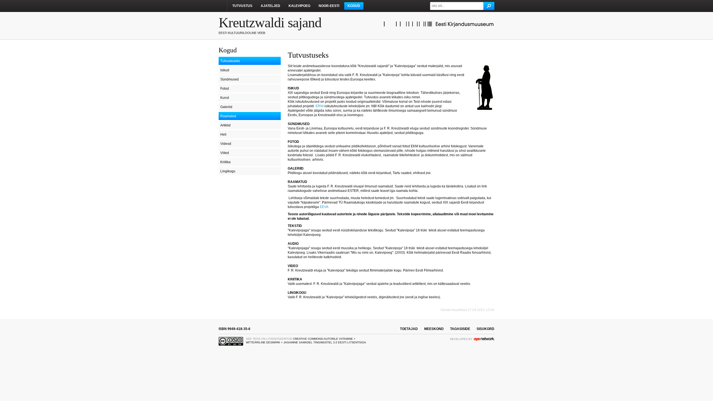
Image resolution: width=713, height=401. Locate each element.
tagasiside (460, 329)
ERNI (320, 106)
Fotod (224, 89)
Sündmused (229, 79)
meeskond (434, 329)
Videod (225, 144)
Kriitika (225, 162)
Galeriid (226, 107)
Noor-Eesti (329, 6)
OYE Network (484, 339)
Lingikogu (227, 171)
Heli (223, 134)
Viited (224, 153)
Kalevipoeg (299, 6)
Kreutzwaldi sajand (270, 22)
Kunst (224, 98)
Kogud (354, 6)
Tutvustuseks (230, 61)
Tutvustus (242, 6)
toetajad (409, 329)
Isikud (224, 70)
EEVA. (325, 207)
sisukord (485, 329)
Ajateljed (270, 6)
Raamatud (228, 116)
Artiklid (225, 125)
